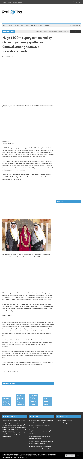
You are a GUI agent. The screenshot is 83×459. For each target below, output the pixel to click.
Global (68, 31)
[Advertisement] (51, 19)
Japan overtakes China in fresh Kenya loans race (47, 401)
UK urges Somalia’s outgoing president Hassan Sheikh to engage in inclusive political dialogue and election (40, 448)
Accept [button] (78, 455)
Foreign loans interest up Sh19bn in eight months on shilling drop (20, 400)
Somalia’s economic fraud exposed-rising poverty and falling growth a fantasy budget (49, 31)
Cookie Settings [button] (70, 455)
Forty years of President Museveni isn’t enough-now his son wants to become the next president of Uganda (40, 431)
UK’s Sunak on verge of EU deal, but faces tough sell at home (6, 401)
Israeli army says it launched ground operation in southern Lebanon (33, 400)
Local (31, 31)
